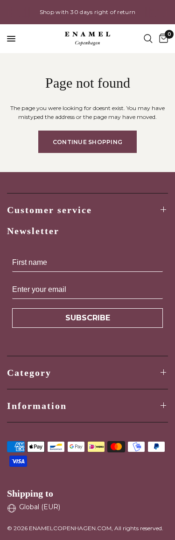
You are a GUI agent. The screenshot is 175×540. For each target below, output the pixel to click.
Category (29, 372)
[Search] (148, 38)
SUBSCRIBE (87, 317)
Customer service (49, 210)
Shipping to (30, 493)
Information (37, 406)
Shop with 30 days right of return (88, 11)
